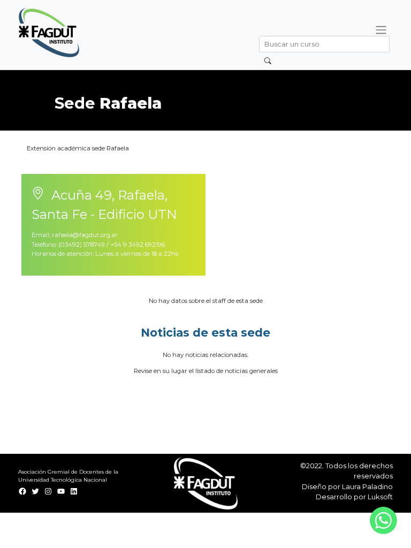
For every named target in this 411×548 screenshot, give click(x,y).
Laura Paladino (367, 486)
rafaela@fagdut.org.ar (85, 235)
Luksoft (380, 496)
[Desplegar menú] (381, 30)
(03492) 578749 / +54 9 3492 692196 (111, 244)
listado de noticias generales (236, 371)
